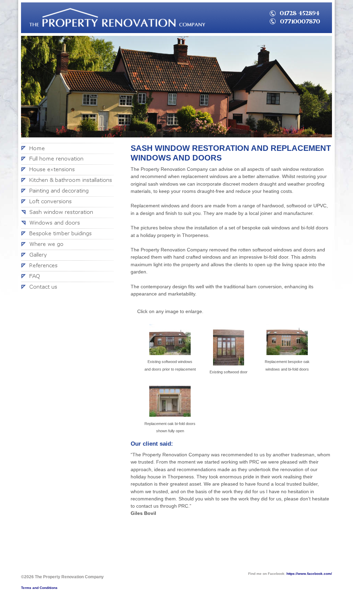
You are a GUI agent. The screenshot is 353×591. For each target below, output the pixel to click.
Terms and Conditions (39, 588)
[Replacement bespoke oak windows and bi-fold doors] (287, 340)
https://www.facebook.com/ (309, 574)
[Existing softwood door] (228, 345)
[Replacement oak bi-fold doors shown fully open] (170, 402)
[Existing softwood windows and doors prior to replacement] (170, 340)
